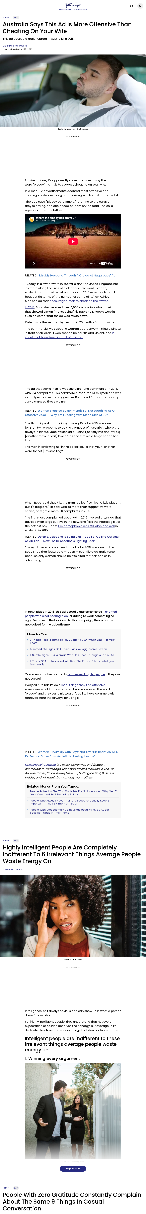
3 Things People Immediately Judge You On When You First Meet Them (72, 641)
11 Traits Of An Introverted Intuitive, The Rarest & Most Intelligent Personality (72, 663)
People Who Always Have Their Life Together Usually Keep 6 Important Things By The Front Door (69, 802)
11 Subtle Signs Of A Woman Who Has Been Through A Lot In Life (72, 655)
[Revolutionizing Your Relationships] (73, 5)
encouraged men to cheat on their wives (78, 301)
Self (16, 17)
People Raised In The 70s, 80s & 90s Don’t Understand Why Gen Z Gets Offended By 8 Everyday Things (73, 793)
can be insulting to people (86, 674)
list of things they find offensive (83, 685)
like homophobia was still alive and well (86, 526)
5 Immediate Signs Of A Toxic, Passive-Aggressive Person (68, 649)
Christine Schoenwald (15, 45)
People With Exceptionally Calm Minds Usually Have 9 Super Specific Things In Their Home (69, 811)
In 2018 (30, 307)
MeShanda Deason (13, 869)
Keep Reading (73, 1168)
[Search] (131, 6)
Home (6, 17)
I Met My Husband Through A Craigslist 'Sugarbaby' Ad (76, 275)
